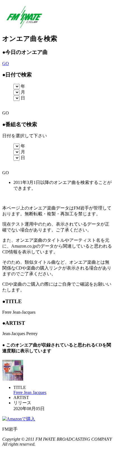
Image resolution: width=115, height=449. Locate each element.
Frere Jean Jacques (29, 392)
